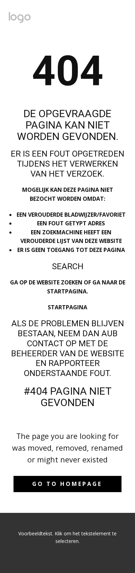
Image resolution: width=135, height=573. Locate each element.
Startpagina (67, 307)
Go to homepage (67, 484)
